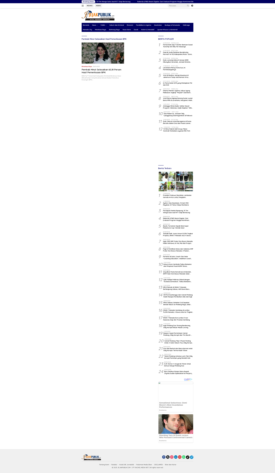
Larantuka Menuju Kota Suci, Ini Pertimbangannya (174, 69)
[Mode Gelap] (192, 6)
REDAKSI (89, 5)
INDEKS (98, 5)
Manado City (87, 30)
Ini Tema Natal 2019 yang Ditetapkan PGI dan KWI (177, 84)
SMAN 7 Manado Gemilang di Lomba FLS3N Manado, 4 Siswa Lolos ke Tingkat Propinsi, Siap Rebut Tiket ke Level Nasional (177, 311)
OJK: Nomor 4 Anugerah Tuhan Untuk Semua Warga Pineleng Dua (177, 365)
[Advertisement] (175, 148)
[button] (188, 5)
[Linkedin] (175, 457)
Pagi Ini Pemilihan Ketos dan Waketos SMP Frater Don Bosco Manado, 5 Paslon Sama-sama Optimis (178, 250)
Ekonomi (130, 25)
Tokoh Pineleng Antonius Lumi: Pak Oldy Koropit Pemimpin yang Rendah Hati (178, 357)
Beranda (86, 25)
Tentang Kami (104, 465)
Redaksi (114, 465)
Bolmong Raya (114, 30)
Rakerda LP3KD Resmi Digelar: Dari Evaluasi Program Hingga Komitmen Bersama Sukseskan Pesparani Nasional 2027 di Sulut (164, 2)
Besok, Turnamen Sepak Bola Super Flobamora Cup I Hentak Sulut (176, 227)
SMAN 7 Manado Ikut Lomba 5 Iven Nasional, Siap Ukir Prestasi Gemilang (176, 319)
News (94, 25)
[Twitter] (168, 457)
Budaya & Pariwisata (172, 25)
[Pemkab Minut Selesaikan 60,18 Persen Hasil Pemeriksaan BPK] (103, 53)
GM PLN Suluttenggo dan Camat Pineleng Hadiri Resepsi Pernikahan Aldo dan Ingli (178, 296)
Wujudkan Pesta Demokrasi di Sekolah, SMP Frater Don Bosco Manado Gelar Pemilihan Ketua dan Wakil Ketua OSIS (177, 273)
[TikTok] (187, 457)
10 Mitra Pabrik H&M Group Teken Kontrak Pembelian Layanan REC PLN (176, 130)
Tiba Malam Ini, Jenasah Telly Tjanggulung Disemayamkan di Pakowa (177, 115)
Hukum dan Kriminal (116, 25)
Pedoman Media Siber (144, 465)
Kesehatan (158, 25)
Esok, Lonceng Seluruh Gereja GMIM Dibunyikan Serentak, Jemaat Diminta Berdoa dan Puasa (176, 61)
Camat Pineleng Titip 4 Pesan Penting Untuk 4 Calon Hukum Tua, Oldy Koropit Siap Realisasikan (178, 342)
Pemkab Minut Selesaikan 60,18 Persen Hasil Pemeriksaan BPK (101, 71)
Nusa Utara (127, 30)
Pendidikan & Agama (143, 25)
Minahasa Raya (100, 30)
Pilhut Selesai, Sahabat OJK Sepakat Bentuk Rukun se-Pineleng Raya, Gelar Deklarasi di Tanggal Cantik (177, 303)
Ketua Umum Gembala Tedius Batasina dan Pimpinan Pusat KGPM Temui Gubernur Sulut (177, 265)
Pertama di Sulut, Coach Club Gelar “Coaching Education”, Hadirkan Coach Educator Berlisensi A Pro (177, 257)
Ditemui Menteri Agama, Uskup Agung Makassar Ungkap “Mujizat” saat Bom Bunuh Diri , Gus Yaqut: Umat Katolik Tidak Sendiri (178, 92)
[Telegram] (191, 457)
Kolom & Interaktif (147, 30)
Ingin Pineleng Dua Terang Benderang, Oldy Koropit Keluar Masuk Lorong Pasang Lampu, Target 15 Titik (176, 326)
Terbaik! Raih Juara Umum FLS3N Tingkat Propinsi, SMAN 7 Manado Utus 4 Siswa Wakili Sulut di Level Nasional (178, 234)
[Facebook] (164, 457)
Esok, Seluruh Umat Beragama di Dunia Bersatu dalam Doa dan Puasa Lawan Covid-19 (177, 122)
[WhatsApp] (183, 457)
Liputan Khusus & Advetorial (167, 30)
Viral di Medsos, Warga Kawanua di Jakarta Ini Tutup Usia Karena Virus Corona (176, 76)
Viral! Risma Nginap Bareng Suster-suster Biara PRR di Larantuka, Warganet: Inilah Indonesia (178, 99)
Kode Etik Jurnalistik (126, 465)
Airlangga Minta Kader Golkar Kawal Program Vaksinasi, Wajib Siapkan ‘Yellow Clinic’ (178, 107)
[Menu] (83, 6)
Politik (103, 25)
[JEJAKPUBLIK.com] (98, 15)
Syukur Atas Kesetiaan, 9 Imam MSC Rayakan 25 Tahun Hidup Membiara (176, 204)
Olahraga (186, 25)
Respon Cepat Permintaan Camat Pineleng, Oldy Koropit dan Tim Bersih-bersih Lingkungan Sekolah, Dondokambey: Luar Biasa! (177, 334)
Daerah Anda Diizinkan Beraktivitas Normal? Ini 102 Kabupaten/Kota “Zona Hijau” (177, 53)
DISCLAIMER (158, 465)
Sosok (136, 30)
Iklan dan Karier (170, 465)
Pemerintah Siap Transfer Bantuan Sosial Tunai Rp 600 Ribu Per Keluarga (177, 46)
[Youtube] (179, 457)
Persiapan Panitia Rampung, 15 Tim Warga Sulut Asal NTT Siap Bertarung (176, 212)
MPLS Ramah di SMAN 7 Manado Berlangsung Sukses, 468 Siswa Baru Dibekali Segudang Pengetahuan (176, 288)
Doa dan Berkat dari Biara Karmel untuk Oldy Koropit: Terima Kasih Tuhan (177, 349)
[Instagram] (171, 457)
